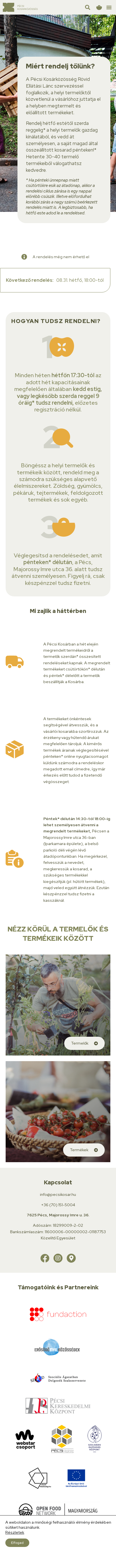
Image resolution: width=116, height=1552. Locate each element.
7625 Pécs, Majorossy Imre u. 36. (58, 1214)
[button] (109, 7)
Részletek (14, 1532)
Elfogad (17, 1542)
